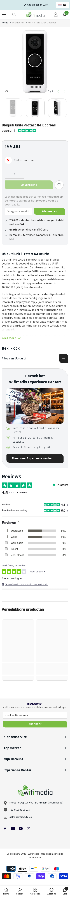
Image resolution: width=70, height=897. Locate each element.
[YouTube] (21, 828)
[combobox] (62, 5)
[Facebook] (5, 828)
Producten (18, 22)
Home (5, 22)
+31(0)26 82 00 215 (20, 810)
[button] (58, 91)
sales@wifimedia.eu (21, 817)
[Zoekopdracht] (14, 14)
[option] (35, 62)
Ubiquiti (6, 131)
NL (64, 4)
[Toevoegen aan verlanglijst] (59, 184)
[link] (18, 671)
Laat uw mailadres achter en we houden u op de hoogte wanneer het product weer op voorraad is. (34, 201)
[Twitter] (28, 828)
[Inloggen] (56, 14)
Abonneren (49, 211)
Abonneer (35, 724)
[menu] (4, 14)
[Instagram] (13, 828)
